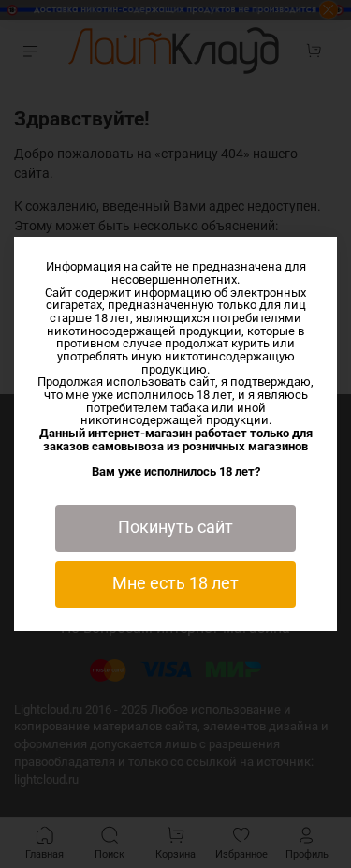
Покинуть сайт (175, 527)
